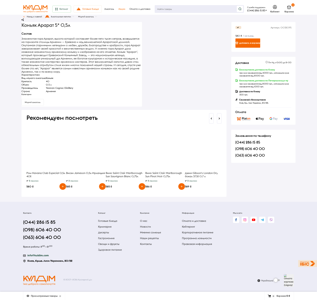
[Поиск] (240, 9)
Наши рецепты (149, 238)
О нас (143, 220)
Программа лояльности (197, 238)
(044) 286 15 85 (256, 10)
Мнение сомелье (150, 232)
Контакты (146, 244)
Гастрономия (106, 238)
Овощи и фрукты (108, 244)
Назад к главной (34, 16)
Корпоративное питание (197, 232)
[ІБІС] (307, 263)
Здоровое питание (110, 249)
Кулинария (104, 226)
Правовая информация (197, 244)
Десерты (103, 232)
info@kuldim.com (38, 255)
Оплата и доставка (194, 220)
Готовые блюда (107, 220)
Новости (145, 226)
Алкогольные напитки (61, 16)
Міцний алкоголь (86, 16)
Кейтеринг (188, 226)
